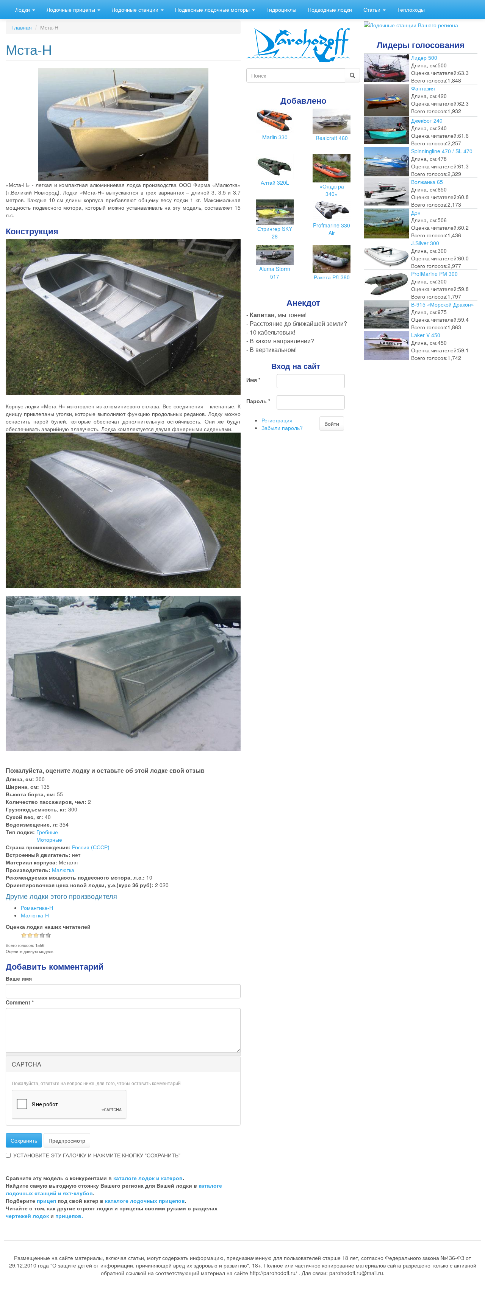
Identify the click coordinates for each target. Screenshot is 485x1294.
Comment (20, 1002)
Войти (331, 423)
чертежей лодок (27, 1215)
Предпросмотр (66, 1140)
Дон (416, 212)
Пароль (258, 401)
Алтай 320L (275, 182)
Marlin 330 (275, 137)
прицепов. (69, 1215)
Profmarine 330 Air (331, 229)
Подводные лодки (330, 9)
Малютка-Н (35, 915)
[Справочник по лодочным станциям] (411, 24)
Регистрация (277, 420)
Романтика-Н (37, 907)
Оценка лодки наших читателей (48, 926)
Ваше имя (19, 978)
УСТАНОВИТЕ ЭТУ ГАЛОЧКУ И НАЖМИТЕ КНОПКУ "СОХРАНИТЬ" (96, 1155)
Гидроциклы (281, 9)
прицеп (46, 1200)
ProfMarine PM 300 (434, 273)
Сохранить (24, 1140)
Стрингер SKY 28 (274, 232)
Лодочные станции (136, 9)
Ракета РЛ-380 (332, 277)
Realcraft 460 (332, 138)
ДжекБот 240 (427, 120)
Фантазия (423, 88)
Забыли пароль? (282, 427)
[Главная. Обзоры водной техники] (298, 44)
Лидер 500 (424, 57)
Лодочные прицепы (72, 9)
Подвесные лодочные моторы (213, 9)
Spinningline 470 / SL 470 (441, 151)
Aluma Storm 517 (274, 272)
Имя (253, 379)
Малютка (63, 870)
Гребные (47, 832)
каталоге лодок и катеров (148, 1178)
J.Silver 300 (425, 243)
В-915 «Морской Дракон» (442, 304)
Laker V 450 (425, 335)
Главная (21, 27)
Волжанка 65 (427, 181)
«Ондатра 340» (331, 190)
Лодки (23, 9)
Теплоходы (411, 9)
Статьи (372, 9)
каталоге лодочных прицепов (145, 1200)
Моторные (49, 839)
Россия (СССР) (91, 847)
